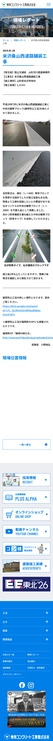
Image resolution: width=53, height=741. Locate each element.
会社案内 (31, 661)
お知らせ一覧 (8, 654)
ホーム (6, 40)
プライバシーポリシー (12, 674)
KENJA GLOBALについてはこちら (26, 714)
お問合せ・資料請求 (36, 667)
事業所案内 (7, 661)
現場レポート (20, 40)
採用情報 (6, 667)
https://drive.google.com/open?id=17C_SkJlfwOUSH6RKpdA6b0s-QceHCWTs (22, 310)
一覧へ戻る (25, 444)
